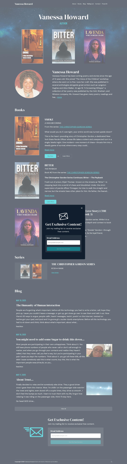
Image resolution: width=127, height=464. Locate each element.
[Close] (82, 208)
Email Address (53, 238)
